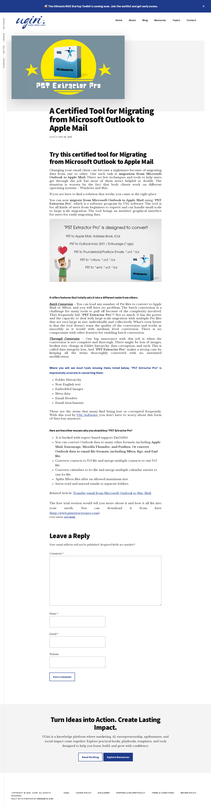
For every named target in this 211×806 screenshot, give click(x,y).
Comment (56, 553)
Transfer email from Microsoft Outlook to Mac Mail (112, 493)
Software (69, 517)
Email (53, 634)
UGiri (36, 22)
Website (54, 654)
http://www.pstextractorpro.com (74, 513)
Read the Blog (90, 757)
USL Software (87, 415)
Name (53, 613)
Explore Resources (118, 757)
